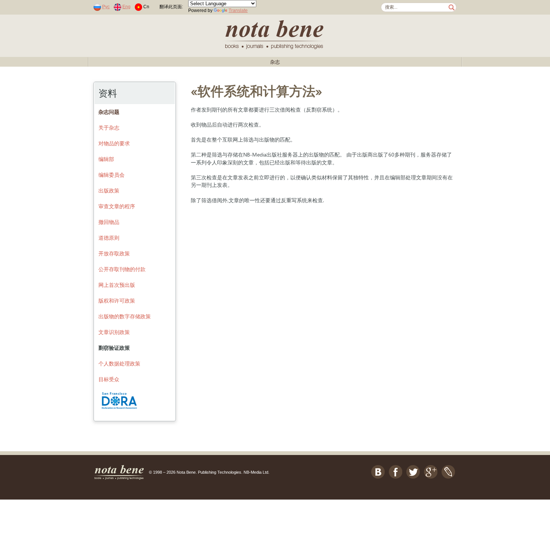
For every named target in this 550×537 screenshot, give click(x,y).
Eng (126, 6)
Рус (106, 6)
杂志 (275, 62)
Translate (238, 10)
